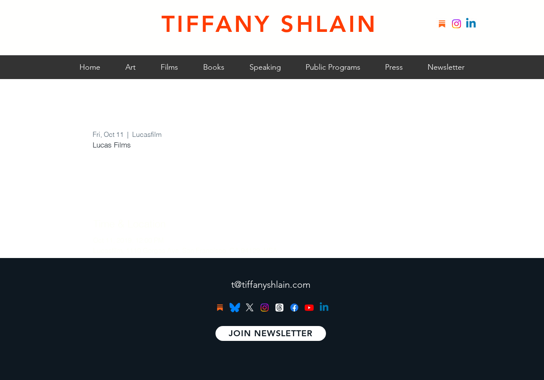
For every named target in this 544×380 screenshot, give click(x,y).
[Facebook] (294, 307)
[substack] (442, 24)
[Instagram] (456, 24)
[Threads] (279, 307)
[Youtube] (309, 307)
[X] (249, 307)
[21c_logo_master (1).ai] (235, 307)
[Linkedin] (471, 24)
